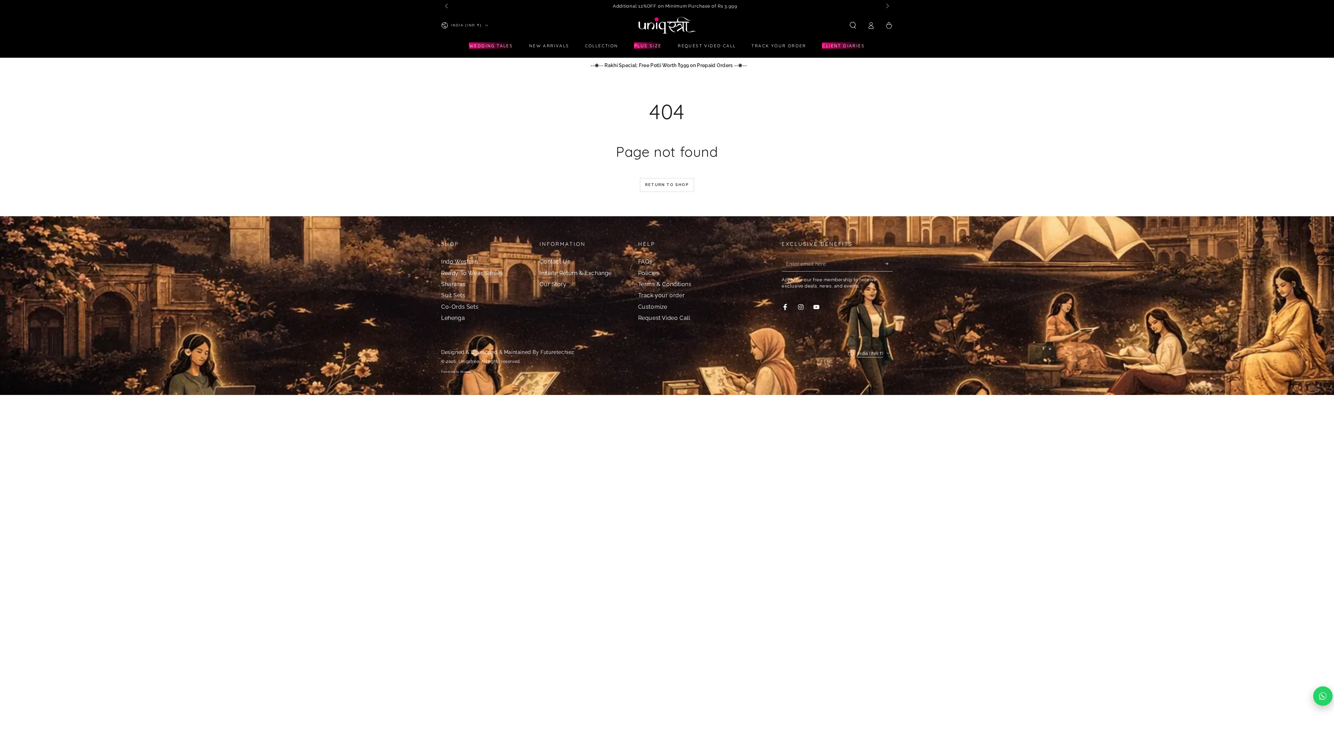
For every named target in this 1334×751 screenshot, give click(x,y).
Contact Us (555, 261)
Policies (648, 273)
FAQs (645, 261)
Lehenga (453, 318)
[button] (853, 25)
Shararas (453, 284)
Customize (652, 307)
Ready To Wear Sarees (472, 273)
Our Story (553, 284)
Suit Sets (453, 295)
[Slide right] (887, 6)
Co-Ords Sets (459, 307)
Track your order (661, 295)
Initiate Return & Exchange (576, 273)
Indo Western (459, 261)
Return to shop (667, 185)
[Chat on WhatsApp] (1323, 696)
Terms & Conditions (665, 284)
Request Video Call (664, 318)
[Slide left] (447, 6)
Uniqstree (469, 361)
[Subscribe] (889, 263)
